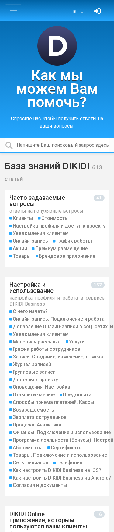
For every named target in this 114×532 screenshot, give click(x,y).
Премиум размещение (61, 248)
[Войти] (98, 11)
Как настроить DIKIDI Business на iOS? (57, 470)
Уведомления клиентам (41, 233)
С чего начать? (30, 311)
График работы (74, 241)
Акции (20, 248)
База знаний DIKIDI (48, 166)
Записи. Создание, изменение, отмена (58, 357)
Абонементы (28, 448)
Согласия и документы (40, 485)
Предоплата (77, 394)
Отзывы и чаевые (34, 394)
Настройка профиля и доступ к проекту (59, 226)
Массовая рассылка (37, 342)
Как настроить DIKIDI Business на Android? (62, 478)
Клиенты (23, 218)
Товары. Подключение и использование (60, 455)
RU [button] (76, 12)
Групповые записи (34, 372)
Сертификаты (67, 448)
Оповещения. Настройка (41, 387)
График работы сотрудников (46, 349)
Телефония (69, 463)
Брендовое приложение (67, 256)
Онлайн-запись (30, 241)
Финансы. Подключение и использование (62, 432)
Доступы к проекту (35, 380)
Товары (22, 256)
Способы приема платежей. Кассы (53, 402)
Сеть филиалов (30, 463)
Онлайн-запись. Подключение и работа (59, 319)
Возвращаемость (33, 410)
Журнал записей (32, 364)
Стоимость (54, 218)
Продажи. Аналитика (37, 425)
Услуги (77, 342)
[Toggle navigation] (13, 10)
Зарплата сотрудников (40, 417)
